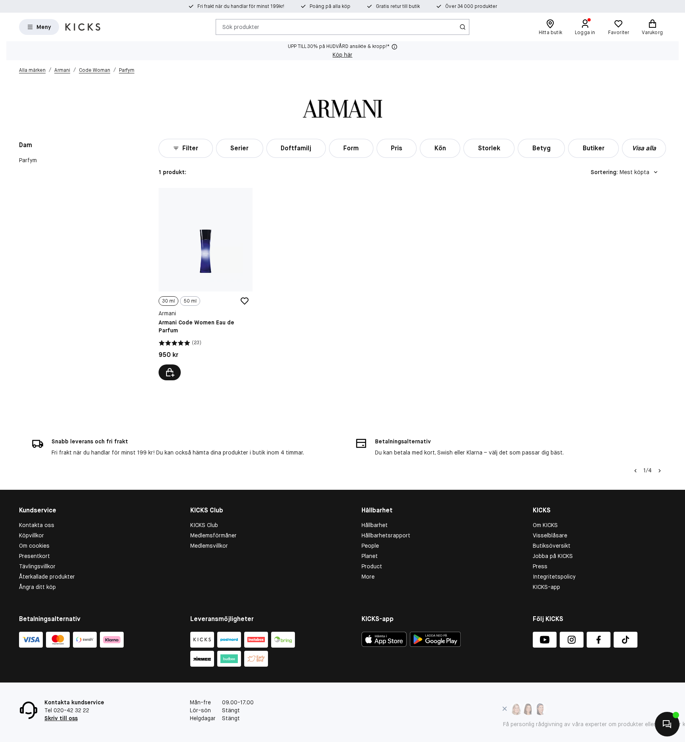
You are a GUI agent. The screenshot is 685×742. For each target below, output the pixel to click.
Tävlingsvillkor (37, 566)
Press (540, 566)
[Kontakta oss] (667, 724)
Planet (370, 556)
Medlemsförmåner (213, 535)
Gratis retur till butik (398, 6)
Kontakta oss (36, 525)
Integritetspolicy (554, 576)
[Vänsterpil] (635, 470)
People (370, 545)
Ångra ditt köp (37, 587)
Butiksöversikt (551, 545)
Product (372, 566)
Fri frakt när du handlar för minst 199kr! (240, 6)
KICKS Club (204, 525)
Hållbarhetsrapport (386, 535)
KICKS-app (546, 587)
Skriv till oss (61, 718)
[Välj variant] (170, 372)
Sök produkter (240, 26)
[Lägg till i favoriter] (245, 301)
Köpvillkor (31, 535)
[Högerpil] (659, 470)
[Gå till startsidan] (82, 27)
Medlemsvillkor (209, 545)
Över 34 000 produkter (471, 6)
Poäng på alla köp (330, 6)
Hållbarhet (375, 525)
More (368, 576)
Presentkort (34, 556)
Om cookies (34, 545)
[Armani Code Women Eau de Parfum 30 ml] (206, 284)
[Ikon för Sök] (462, 27)
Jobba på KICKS (553, 556)
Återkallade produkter (47, 576)
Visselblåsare (550, 535)
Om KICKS (545, 525)
